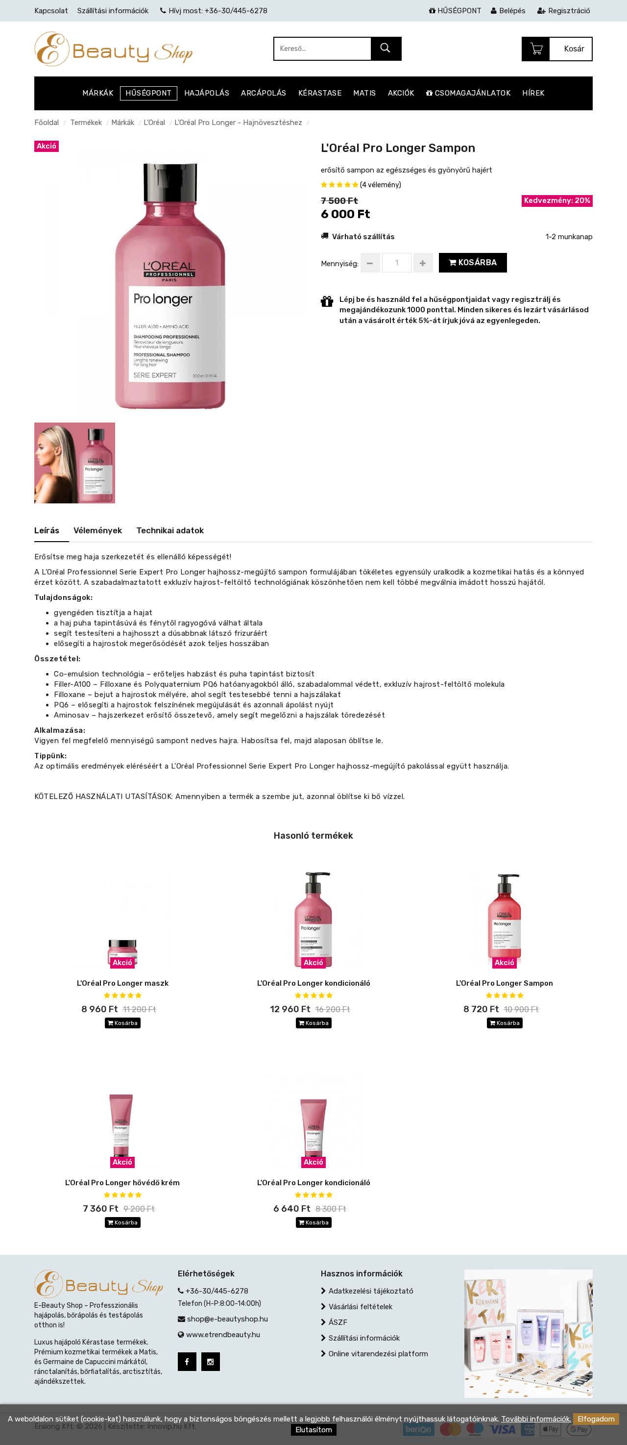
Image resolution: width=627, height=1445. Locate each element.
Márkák (122, 122)
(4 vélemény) (380, 185)
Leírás (46, 530)
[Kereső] (386, 49)
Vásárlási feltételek (360, 1306)
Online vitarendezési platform (378, 1353)
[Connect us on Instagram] (210, 1361)
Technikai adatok (170, 530)
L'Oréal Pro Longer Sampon (504, 983)
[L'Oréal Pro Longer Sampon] (170, 276)
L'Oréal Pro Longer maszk (123, 983)
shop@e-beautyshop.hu (227, 1319)
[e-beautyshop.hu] (113, 48)
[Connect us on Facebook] (187, 1361)
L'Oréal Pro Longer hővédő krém (122, 1182)
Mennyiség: (340, 263)
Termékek (86, 122)
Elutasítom (313, 1429)
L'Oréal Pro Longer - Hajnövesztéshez (238, 122)
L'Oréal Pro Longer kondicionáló (313, 983)
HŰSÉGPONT (458, 10)
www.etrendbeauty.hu (223, 1334)
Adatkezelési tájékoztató (371, 1291)
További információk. (536, 1419)
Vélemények (97, 530)
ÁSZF (338, 1322)
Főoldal (46, 122)
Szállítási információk (364, 1338)
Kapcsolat (51, 10)
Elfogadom (596, 1419)
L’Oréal (154, 122)
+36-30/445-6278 (217, 1291)
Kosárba (477, 262)
